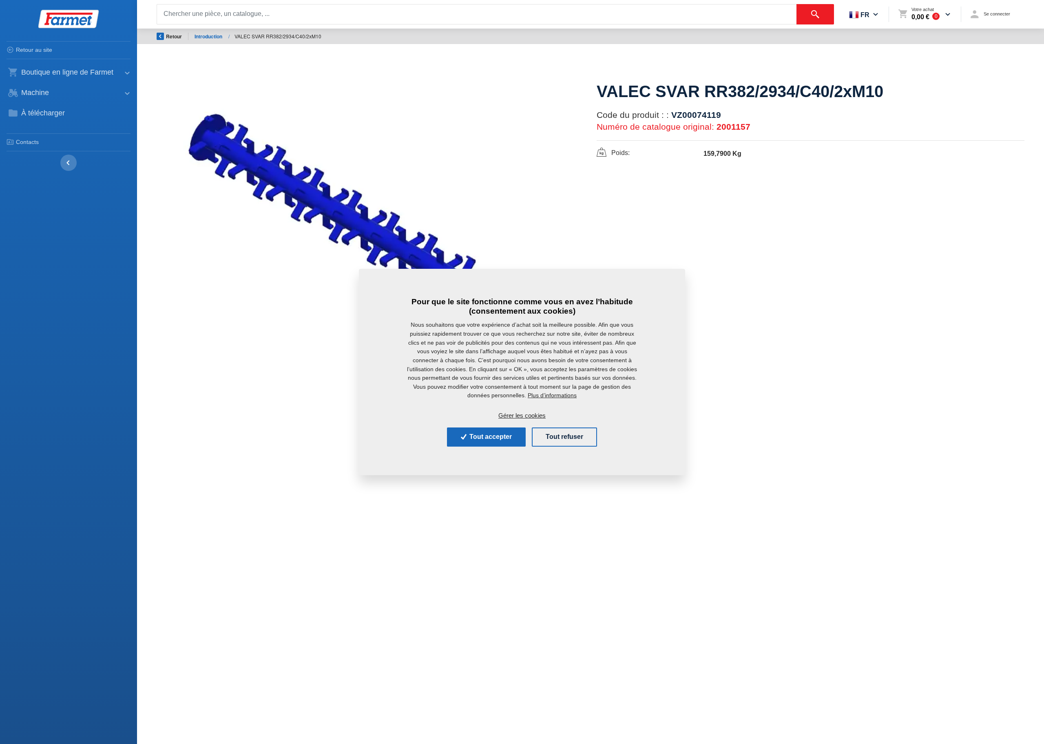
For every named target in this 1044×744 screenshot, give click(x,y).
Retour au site (34, 49)
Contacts (27, 142)
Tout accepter (490, 436)
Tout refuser (564, 436)
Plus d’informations (552, 395)
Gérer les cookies (522, 415)
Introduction (209, 36)
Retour (174, 36)
